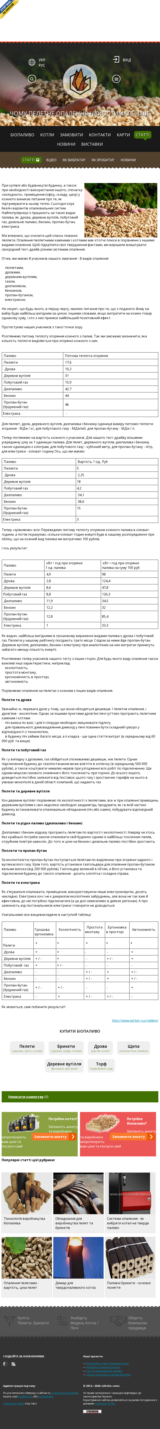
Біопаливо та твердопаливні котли (107, 1363)
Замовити (71, 135)
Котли (47, 135)
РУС (42, 65)
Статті (143, 135)
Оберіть (138, 1322)
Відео (51, 160)
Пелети (27, 1046)
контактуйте (46, 1396)
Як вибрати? (74, 160)
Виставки (92, 144)
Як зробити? (103, 160)
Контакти (100, 135)
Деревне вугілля (64, 1064)
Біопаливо (22, 135)
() (28, 1097)
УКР (42, 59)
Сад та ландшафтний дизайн (104, 1371)
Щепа (134, 1046)
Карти (123, 135)
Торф (101, 1064)
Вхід (127, 59)
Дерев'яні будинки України (103, 1367)
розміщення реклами (64, 1393)
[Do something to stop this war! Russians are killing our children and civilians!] (9, 9)
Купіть (33, 1320)
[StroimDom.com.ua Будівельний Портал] (92, 1412)
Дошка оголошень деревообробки (108, 1374)
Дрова (100, 1046)
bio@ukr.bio (25, 1396)
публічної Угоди (105, 1403)
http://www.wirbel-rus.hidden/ (135, 1020)
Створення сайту (13, 1403)
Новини (66, 144)
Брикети (66, 1046)
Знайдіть (84, 1322)
